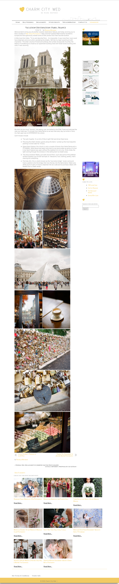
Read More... (18, 503)
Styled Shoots (54, 22)
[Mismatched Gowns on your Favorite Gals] (58, 487)
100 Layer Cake (92, 185)
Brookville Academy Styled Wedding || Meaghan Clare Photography (28, 531)
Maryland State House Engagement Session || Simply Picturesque (86, 531)
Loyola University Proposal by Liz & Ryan (27, 455)
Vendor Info (36, 576)
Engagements (41, 22)
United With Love (93, 195)
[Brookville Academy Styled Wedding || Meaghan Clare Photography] (28, 518)
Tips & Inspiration (68, 22)
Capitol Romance (93, 188)
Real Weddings (28, 22)
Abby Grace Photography (33, 34)
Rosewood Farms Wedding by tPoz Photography (28, 499)
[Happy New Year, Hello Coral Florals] (58, 518)
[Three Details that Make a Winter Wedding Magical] (87, 487)
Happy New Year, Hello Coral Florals (55, 530)
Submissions (94, 22)
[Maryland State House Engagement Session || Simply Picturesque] (87, 518)
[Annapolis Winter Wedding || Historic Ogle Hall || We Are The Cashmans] (28, 549)
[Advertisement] (90, 133)
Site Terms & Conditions (20, 576)
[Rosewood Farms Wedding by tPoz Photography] (28, 487)
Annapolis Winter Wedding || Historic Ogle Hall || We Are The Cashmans (28, 561)
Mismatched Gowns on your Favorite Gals (56, 499)
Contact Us (82, 22)
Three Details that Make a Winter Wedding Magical (86, 500)
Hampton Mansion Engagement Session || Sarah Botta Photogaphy (58, 561)
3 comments (20, 473)
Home (18, 22)
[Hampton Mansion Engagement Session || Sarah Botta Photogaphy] (58, 549)
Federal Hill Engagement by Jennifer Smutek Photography (64, 455)
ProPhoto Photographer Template (68, 581)
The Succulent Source (92, 192)
